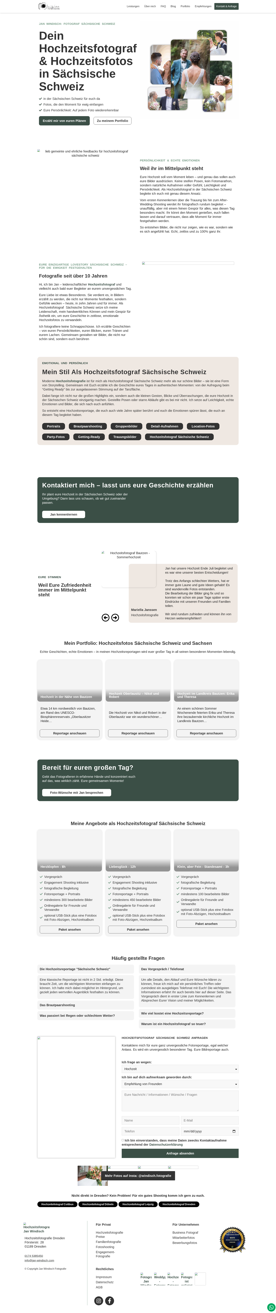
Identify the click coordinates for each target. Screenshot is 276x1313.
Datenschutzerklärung (166, 1144)
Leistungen (133, 6)
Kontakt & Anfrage (226, 6)
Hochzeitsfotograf (101, 284)
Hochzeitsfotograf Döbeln (98, 1204)
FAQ (163, 6)
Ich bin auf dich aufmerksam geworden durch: (157, 1077)
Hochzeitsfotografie (71, 381)
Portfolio (185, 6)
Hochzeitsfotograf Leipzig (138, 1204)
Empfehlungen (203, 6)
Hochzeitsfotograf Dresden (179, 1204)
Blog (173, 6)
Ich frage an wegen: (137, 1062)
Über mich (150, 6)
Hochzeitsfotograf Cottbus (57, 1204)
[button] (106, 620)
